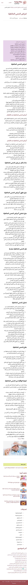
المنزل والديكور (19, 530)
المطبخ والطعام (19, 527)
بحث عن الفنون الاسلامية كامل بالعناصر (19, 553)
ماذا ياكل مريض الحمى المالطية (17, 49)
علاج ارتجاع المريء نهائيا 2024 (14, 482)
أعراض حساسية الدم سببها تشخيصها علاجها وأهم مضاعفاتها (11, 495)
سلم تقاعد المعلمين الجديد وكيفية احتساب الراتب (17, 555)
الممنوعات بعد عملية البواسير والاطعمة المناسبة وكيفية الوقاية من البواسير (12, 501)
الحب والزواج (19, 518)
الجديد (10, 2)
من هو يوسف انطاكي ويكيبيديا (21, 560)
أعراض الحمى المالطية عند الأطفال (17, 46)
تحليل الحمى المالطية (19, 56)
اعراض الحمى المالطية (20, 44)
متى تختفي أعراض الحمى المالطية (17, 53)
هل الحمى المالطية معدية (18, 55)
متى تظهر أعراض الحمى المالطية (17, 51)
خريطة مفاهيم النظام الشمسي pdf (20, 557)
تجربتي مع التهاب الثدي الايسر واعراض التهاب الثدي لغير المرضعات (11, 489)
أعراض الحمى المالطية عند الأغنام (17, 47)
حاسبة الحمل (19, 544)
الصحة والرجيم (19, 523)
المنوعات (20, 532)
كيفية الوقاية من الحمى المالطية (17, 60)
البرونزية (20, 439)
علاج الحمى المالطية (20, 58)
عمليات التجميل (19, 540)
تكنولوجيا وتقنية (19, 537)
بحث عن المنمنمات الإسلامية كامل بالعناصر (18, 564)
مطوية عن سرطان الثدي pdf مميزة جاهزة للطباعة (11, 477)
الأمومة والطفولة (18, 513)
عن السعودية (19, 542)
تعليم (21, 535)
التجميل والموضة (18, 515)
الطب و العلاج (19, 525)
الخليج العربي (19, 520)
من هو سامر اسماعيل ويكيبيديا (21, 558)
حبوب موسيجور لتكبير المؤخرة (21, 562)
